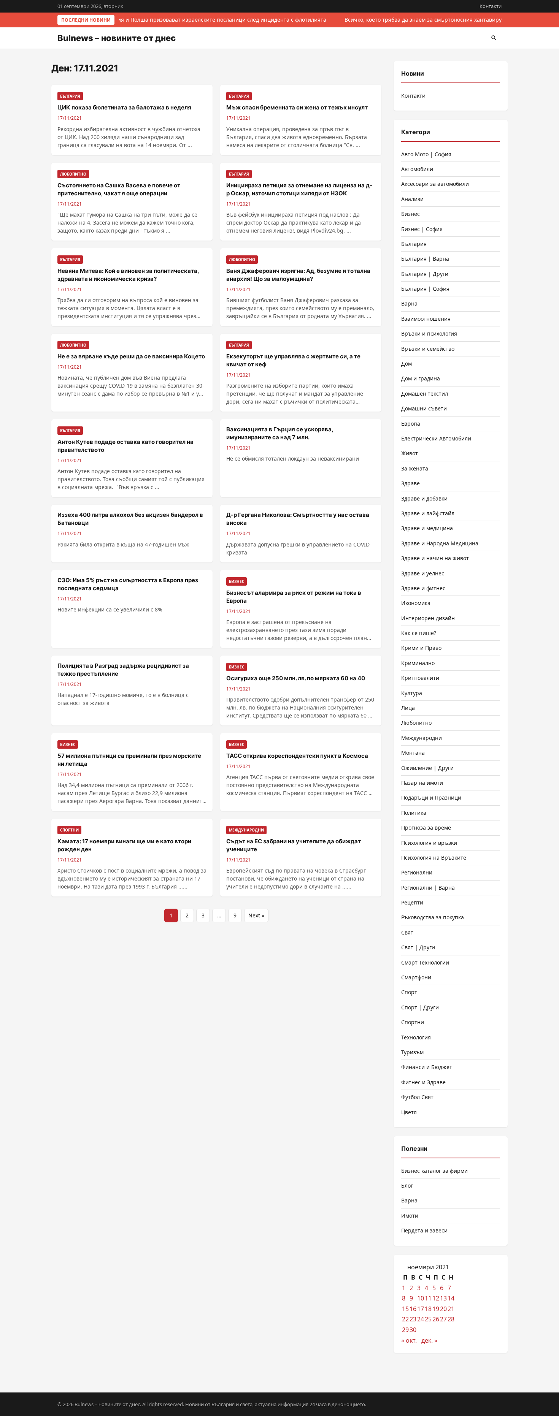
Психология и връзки (429, 842)
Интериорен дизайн (428, 618)
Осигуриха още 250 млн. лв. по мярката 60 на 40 (295, 678)
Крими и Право (421, 647)
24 (420, 1319)
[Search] (494, 38)
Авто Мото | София (426, 154)
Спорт (409, 992)
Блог (407, 1185)
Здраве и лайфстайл (427, 513)
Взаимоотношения (426, 318)
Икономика (415, 603)
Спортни (412, 1022)
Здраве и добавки (424, 498)
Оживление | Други (427, 767)
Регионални (416, 872)
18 (428, 1309)
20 (443, 1309)
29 (405, 1330)
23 (413, 1319)
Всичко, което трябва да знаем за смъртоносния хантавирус (423, 19)
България (414, 243)
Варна (409, 303)
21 (451, 1309)
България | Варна (425, 258)
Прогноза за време (426, 827)
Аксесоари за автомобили (435, 183)
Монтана (413, 752)
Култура (411, 693)
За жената (414, 468)
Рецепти (412, 902)
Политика (413, 812)
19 (435, 1309)
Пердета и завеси (424, 1230)
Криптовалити (420, 677)
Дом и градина (420, 378)
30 (413, 1330)
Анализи (412, 199)
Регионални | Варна (428, 887)
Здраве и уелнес (422, 573)
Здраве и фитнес (423, 588)
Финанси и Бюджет (426, 1067)
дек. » (429, 1340)
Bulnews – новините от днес (116, 38)
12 (435, 1298)
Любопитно (416, 722)
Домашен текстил (424, 393)
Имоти (409, 1215)
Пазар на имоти (422, 782)
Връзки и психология (429, 333)
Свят (407, 932)
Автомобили (417, 169)
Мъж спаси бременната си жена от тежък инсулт (297, 107)
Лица (408, 707)
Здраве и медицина (427, 528)
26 (435, 1319)
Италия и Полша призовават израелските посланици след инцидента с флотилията (214, 19)
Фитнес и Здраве (423, 1082)
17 (420, 1309)
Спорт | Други (420, 1007)
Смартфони (416, 977)
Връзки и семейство (427, 348)
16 (413, 1309)
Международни (421, 737)
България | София (425, 288)
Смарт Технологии (425, 962)
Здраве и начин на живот (435, 558)
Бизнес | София (422, 229)
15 (405, 1309)
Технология (416, 1037)
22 (405, 1319)
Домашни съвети (424, 408)
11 (428, 1298)
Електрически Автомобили (436, 438)
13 (443, 1298)
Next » (256, 915)
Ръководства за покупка (432, 917)
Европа (410, 423)
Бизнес (410, 213)
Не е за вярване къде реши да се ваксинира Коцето (131, 356)
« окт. (409, 1340)
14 (451, 1298)
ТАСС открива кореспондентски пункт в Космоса (297, 755)
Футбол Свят (417, 1097)
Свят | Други (418, 947)
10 (420, 1298)
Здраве (410, 483)
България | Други (424, 273)
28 (451, 1319)
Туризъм (412, 1052)
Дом (406, 363)
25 (428, 1319)
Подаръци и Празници (431, 797)
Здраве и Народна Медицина (439, 543)
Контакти (491, 6)
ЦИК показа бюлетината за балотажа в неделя (124, 107)
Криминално (418, 663)
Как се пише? (418, 633)
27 (443, 1319)
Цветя (409, 1112)
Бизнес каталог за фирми (434, 1170)
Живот (409, 453)
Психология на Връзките (433, 857)
